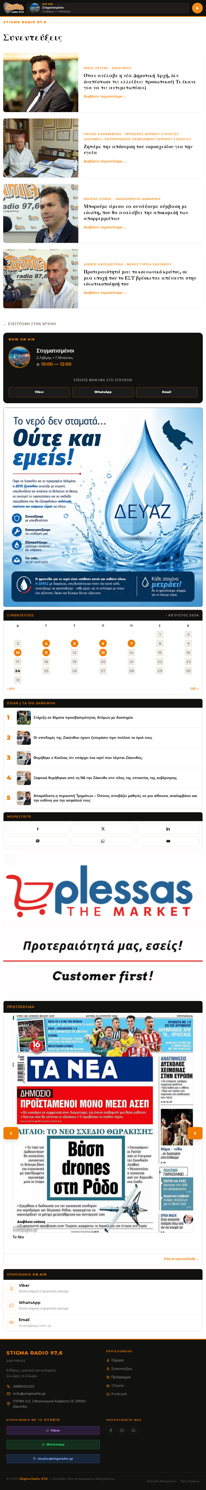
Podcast (119, 1394)
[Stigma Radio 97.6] (13, 8)
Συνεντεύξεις (122, 1368)
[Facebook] (110, 1430)
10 (18, 652)
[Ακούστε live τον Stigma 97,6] (197, 8)
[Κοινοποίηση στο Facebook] (37, 829)
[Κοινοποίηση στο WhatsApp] (102, 841)
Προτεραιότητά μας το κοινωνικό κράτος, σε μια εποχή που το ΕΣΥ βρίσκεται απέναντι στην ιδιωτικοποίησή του (140, 278)
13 (103, 652)
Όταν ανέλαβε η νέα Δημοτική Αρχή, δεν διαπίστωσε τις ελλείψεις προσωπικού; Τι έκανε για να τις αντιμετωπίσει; (140, 82)
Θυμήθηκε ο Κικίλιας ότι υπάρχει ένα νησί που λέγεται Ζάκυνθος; (88, 757)
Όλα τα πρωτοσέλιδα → (181, 1259)
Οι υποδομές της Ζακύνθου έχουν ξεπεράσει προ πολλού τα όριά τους (93, 737)
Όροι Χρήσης (190, 1481)
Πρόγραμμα (121, 1377)
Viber (39, 392)
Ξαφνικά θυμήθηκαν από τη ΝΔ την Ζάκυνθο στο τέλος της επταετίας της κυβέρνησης (105, 778)
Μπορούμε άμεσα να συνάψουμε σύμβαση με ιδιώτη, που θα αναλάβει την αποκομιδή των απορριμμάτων (136, 212)
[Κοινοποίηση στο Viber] (37, 841)
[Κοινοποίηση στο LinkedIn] (168, 829)
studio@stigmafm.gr (55, 1459)
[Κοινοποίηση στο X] (102, 829)
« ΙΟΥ (11, 689)
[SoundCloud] (133, 1430)
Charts (117, 1385)
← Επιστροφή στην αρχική (29, 324)
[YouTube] (121, 1430)
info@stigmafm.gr (29, 1394)
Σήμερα (117, 1360)
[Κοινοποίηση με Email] (168, 841)
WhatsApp (103, 392)
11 (46, 652)
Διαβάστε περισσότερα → (105, 96)
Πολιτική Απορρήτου (161, 1481)
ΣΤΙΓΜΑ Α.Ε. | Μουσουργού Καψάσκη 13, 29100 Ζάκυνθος (49, 1404)
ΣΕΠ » (194, 689)
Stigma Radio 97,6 (34, 1479)
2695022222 (23, 1386)
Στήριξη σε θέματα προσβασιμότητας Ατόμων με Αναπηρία (83, 717)
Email (166, 392)
